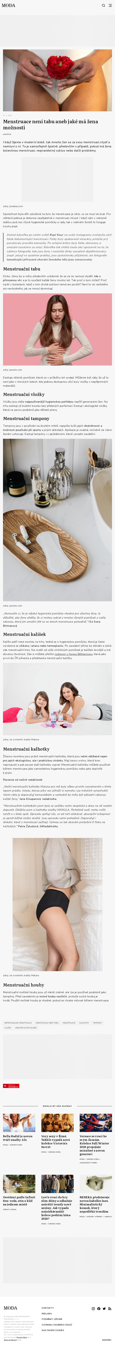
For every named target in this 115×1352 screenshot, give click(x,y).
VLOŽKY (7, 1028)
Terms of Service (10, 1340)
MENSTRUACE (69, 1023)
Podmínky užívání (52, 1319)
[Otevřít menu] (110, 5)
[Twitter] (104, 1309)
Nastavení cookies (53, 1330)
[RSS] (109, 1309)
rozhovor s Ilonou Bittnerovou (74, 654)
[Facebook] (98, 1309)
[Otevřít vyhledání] (103, 5)
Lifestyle (7, 134)
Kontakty (48, 1308)
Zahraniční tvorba (88, 1163)
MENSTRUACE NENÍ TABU (47, 1023)
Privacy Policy (22, 1337)
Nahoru (106, 1339)
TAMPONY (97, 1023)
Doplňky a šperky (95, 1217)
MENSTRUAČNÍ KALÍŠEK (26, 1028)
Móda (5, 1145)
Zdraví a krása (9, 1210)
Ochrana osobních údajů (57, 1324)
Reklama (47, 1313)
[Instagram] (93, 1309)
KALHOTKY (84, 1023)
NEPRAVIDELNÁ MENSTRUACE (18, 1023)
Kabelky (108, 1217)
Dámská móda (16, 1145)
